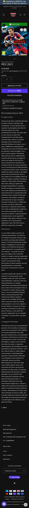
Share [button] (5, 407)
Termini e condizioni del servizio (15, 501)
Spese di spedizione (13, 70)
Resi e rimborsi (7, 455)
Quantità (3, 75)
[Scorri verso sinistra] (10, 59)
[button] (4, 15)
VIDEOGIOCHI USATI (13, 497)
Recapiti (23, 504)
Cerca (5, 451)
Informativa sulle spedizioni (12, 504)
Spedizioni (6, 459)
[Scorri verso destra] (18, 59)
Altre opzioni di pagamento (14, 95)
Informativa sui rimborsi (17, 499)
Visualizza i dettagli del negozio (12, 108)
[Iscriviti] (24, 471)
